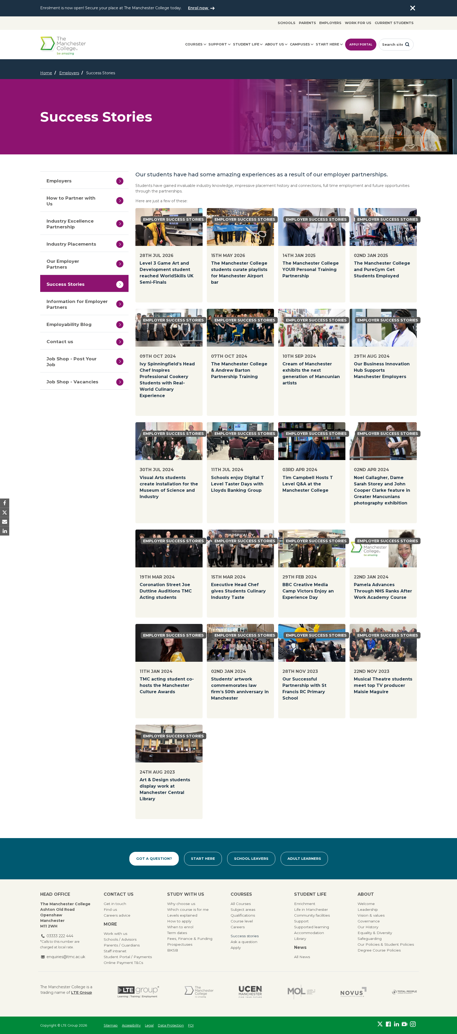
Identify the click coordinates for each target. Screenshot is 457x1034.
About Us (274, 44)
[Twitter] (380, 1024)
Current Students (394, 23)
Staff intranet (115, 951)
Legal (149, 1025)
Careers (238, 927)
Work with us (115, 933)
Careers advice (117, 915)
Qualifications (243, 915)
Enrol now (198, 8)
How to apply (179, 921)
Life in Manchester (311, 909)
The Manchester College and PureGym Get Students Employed (382, 269)
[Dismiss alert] (412, 8)
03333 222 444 (60, 936)
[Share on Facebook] (4, 503)
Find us (110, 909)
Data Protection (171, 1025)
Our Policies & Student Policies (386, 944)
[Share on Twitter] (4, 512)
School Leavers (251, 858)
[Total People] (404, 992)
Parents (307, 23)
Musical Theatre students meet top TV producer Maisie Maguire (383, 685)
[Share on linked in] (4, 531)
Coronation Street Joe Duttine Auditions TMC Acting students (166, 591)
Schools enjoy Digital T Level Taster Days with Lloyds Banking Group (237, 484)
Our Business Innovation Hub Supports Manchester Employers (382, 370)
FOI (191, 1025)
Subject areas (243, 909)
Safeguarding (370, 938)
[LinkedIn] (396, 1024)
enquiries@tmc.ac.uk (66, 956)
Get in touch (115, 904)
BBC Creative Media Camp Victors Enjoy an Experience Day (308, 591)
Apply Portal (360, 44)
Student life (246, 44)
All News (302, 957)
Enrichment (304, 904)
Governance (369, 921)
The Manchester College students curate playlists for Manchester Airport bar (239, 273)
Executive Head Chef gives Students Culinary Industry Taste (238, 591)
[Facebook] (388, 1024)
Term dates (177, 933)
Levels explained (182, 915)
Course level (242, 921)
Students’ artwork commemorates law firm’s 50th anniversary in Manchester (240, 689)
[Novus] (354, 992)
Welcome (366, 904)
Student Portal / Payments (128, 957)
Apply (236, 947)
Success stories (245, 936)
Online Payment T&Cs (123, 963)
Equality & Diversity (375, 933)
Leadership (368, 909)
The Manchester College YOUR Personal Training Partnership (310, 269)
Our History (368, 927)
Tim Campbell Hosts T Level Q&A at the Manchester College (307, 484)
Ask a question (244, 942)
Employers (330, 23)
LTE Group (81, 992)
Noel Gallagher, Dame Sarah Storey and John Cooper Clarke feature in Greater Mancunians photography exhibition (382, 490)
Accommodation (309, 933)
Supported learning (311, 927)
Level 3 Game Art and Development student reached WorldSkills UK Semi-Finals (167, 273)
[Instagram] (413, 1024)
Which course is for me (188, 909)
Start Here (203, 858)
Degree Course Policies (379, 950)
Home (46, 73)
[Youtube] (404, 1024)
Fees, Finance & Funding (189, 938)
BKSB (172, 950)
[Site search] (407, 44)
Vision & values (371, 915)
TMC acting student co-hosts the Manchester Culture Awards (167, 685)
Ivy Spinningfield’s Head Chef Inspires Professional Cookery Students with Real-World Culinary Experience (167, 379)
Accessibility (131, 1025)
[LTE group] (138, 992)
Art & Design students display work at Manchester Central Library (165, 789)
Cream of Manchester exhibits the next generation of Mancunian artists (311, 373)
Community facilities (312, 915)
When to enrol (180, 927)
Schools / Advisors (120, 939)
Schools (286, 23)
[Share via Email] (4, 521)
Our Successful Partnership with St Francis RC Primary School (304, 689)
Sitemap (111, 1025)
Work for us (358, 23)
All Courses (241, 904)
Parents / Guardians (122, 945)
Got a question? (154, 858)
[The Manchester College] (199, 992)
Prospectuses (179, 944)
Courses (194, 44)
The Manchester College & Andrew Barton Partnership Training (239, 370)
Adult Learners (304, 858)
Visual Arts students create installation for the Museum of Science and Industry (169, 487)
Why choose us (181, 904)
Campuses (300, 44)
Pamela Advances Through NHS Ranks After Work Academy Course (383, 591)
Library (300, 938)
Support (217, 44)
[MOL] (301, 992)
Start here (327, 44)
